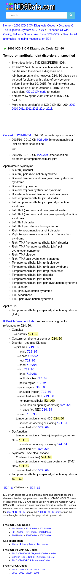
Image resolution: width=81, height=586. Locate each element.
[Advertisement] (34, 121)
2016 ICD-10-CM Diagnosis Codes (30, 553)
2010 (15, 108)
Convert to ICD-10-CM (17, 135)
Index (21, 528)
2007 (42, 535)
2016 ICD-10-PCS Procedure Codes (31, 560)
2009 (72, 104)
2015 (49, 108)
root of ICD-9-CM (16, 512)
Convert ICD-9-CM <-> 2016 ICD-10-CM (33, 557)
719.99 (42, 378)
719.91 (46, 391)
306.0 (40, 387)
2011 (22, 108)
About (15, 544)
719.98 (49, 396)
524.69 (47, 409)
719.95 (29, 369)
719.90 (34, 347)
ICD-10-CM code (35, 91)
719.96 (31, 373)
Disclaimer (42, 544)
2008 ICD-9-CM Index (49, 512)
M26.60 (42, 139)
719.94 (31, 364)
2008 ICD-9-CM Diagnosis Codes (34, 25)
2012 (28, 108)
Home (7, 25)
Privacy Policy (27, 544)
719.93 (31, 414)
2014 (42, 108)
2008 (28, 535)
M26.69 (42, 155)
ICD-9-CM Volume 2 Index (19, 321)
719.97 (32, 351)
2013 (35, 108)
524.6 (8, 487)
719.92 (32, 356)
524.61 (35, 487)
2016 (14, 569)
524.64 (65, 405)
